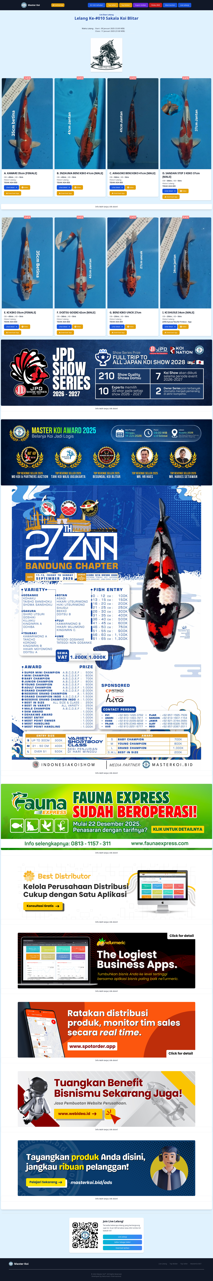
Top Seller (184, 1264)
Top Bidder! (125, 5)
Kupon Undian (140, 5)
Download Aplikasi (122, 1248)
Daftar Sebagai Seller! (122, 1242)
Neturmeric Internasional (111, 1276)
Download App (58, 5)
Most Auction (170, 5)
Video (25, 187)
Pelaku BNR (155, 5)
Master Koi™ (101, 1274)
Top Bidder (174, 1264)
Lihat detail (10, 187)
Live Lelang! (184, 5)
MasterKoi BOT (195, 1264)
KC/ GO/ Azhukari (96, 5)
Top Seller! (112, 5)
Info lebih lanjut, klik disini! (106, 206)
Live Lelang (163, 1264)
